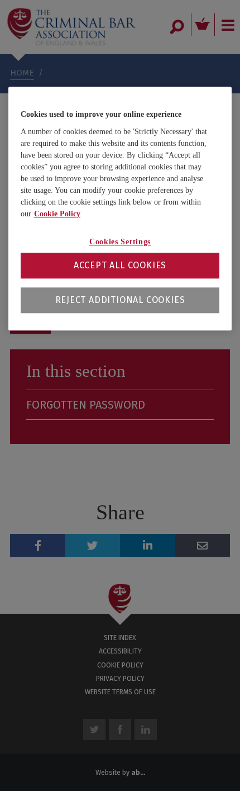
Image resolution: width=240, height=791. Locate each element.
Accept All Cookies (120, 265)
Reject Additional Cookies (120, 300)
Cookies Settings (120, 242)
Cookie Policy (57, 214)
